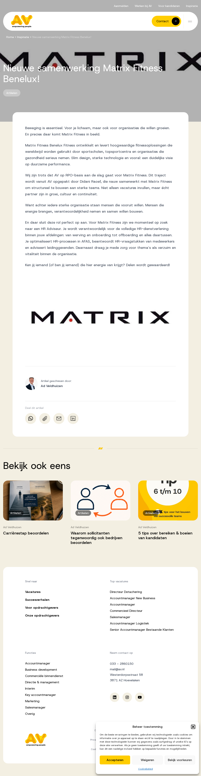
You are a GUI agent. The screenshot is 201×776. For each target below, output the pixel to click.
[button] (193, 727)
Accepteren (115, 760)
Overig (30, 714)
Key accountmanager (40, 695)
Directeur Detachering (126, 592)
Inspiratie (192, 6)
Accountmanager (122, 604)
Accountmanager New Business (132, 598)
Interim (30, 688)
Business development (41, 670)
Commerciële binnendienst (44, 676)
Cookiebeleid (145, 768)
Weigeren (147, 760)
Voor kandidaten (169, 6)
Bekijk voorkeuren (180, 760)
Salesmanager (120, 617)
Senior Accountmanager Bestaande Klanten (142, 630)
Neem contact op (121, 653)
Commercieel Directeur (126, 611)
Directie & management (42, 682)
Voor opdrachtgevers (41, 608)
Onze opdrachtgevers (42, 615)
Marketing (32, 701)
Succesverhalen (37, 600)
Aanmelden (121, 6)
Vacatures (33, 592)
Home (10, 37)
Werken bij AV (143, 6)
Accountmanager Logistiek (129, 623)
